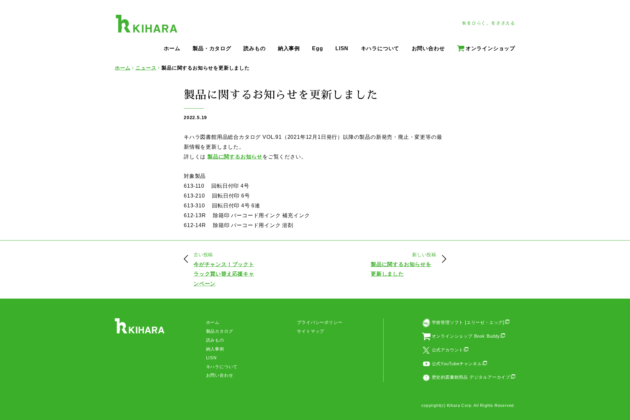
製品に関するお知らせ (234, 156)
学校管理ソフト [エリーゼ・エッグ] (468, 322)
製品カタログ (219, 331)
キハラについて (222, 366)
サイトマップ (310, 331)
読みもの (215, 340)
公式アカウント (448, 349)
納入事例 (215, 348)
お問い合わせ (219, 375)
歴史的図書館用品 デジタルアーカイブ (471, 377)
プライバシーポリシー (319, 322)
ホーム (213, 322)
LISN (211, 357)
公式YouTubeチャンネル (457, 363)
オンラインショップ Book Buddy (466, 336)
